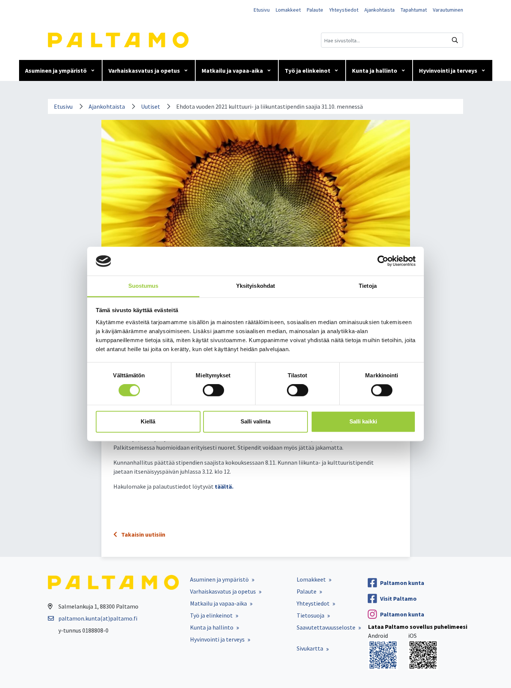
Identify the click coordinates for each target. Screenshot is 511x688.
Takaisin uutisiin (142, 534)
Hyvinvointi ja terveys (448, 70)
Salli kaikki (363, 421)
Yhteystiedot (343, 9)
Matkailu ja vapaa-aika (232, 70)
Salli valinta (255, 421)
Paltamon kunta (402, 582)
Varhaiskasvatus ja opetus (144, 70)
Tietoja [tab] (368, 286)
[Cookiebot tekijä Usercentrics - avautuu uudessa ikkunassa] (383, 261)
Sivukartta (310, 648)
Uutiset (150, 106)
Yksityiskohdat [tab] (255, 286)
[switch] (213, 390)
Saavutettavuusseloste (326, 627)
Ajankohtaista (379, 9)
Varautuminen (448, 9)
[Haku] (455, 40)
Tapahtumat (414, 9)
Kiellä (148, 421)
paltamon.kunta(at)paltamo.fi (97, 618)
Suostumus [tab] (143, 286)
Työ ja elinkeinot (307, 70)
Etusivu (262, 9)
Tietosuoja (310, 615)
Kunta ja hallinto (374, 70)
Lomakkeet (288, 9)
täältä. (224, 486)
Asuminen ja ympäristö (56, 70)
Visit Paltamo (398, 598)
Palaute (315, 9)
